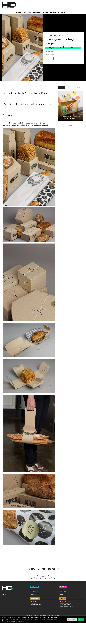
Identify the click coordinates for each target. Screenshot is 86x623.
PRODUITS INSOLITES (54, 35)
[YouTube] (50, 577)
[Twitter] (54, 577)
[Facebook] (48, 58)
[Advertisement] (42, 4)
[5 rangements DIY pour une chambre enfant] (70, 106)
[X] (52, 58)
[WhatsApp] (59, 58)
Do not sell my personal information (14, 621)
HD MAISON (34, 587)
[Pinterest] (55, 58)
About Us (4, 592)
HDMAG (50, 52)
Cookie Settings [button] (72, 619)
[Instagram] (41, 577)
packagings (25, 103)
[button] (82, 12)
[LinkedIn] (45, 577)
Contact (4, 594)
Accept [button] (81, 619)
